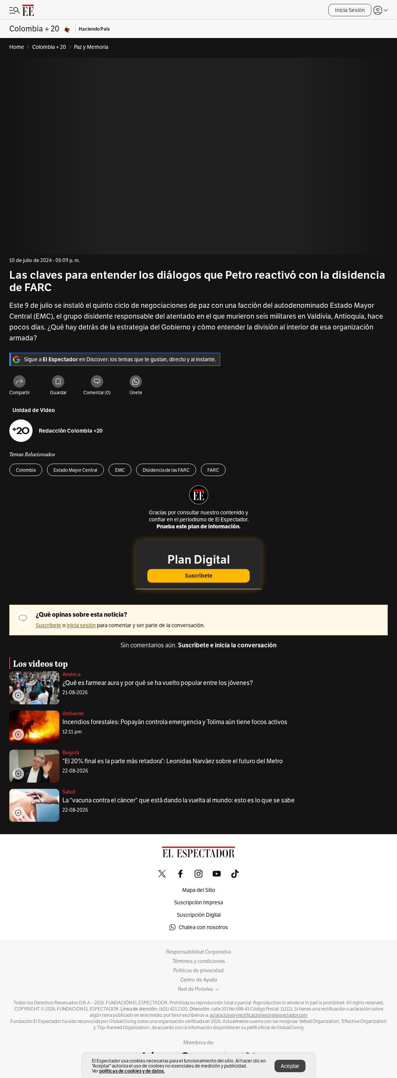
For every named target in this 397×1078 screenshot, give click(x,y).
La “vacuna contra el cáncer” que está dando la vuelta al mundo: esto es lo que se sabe (178, 800)
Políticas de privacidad (198, 970)
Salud (68, 791)
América (71, 674)
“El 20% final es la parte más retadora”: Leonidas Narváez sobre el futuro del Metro (172, 761)
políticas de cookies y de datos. (132, 1071)
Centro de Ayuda (198, 980)
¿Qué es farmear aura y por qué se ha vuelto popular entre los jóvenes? (157, 683)
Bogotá (70, 752)
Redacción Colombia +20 (71, 431)
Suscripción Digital (199, 914)
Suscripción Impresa (198, 902)
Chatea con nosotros (203, 927)
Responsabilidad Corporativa (198, 952)
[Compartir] (19, 382)
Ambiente (73, 713)
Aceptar (290, 1065)
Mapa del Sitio (198, 890)
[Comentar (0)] (97, 382)
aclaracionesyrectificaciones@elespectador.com (258, 1015)
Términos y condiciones (199, 961)
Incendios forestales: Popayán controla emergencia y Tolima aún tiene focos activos (174, 722)
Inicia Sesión (350, 10)
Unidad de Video (33, 410)
